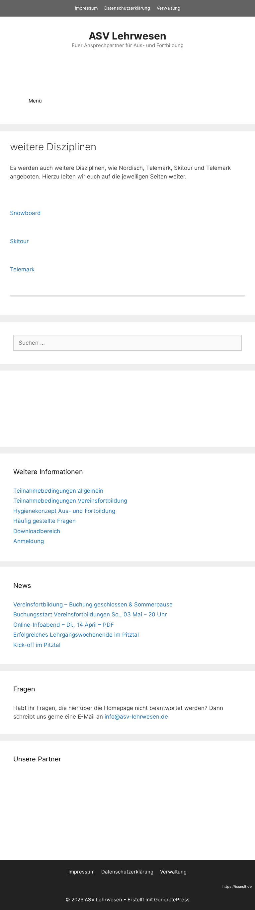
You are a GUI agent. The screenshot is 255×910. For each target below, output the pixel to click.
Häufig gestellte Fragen (44, 521)
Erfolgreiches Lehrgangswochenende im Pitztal (76, 634)
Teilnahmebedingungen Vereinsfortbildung (70, 500)
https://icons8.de (237, 886)
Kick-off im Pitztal (36, 645)
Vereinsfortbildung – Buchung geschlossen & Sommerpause (93, 604)
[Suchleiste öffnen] (232, 101)
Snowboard (25, 213)
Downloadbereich (36, 531)
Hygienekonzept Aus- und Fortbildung (64, 511)
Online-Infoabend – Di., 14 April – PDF (63, 624)
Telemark (22, 269)
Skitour (19, 241)
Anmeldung (28, 541)
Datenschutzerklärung (127, 8)
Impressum (86, 8)
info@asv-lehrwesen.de (136, 716)
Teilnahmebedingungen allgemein (58, 490)
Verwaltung (168, 8)
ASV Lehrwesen (127, 36)
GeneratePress (172, 899)
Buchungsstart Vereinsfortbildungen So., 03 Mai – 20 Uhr (90, 614)
